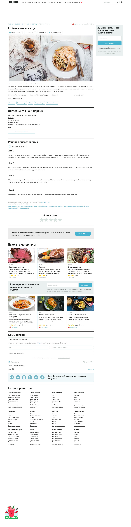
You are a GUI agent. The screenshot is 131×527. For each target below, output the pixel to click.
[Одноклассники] (24, 377)
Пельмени (77, 399)
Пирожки (54, 421)
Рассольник (55, 399)
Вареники (77, 401)
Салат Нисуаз (34, 401)
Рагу (75, 403)
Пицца (10, 414)
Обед (30, 103)
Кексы (53, 417)
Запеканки (11, 421)
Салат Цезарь (34, 399)
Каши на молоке (35, 442)
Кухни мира (11, 444)
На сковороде (21, 103)
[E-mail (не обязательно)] (73, 347)
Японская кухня (12, 442)
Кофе (75, 436)
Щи (53, 395)
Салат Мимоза (34, 403)
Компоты (76, 440)
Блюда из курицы (13, 419)
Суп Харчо (55, 405)
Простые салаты (34, 395)
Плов (75, 397)
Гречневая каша (34, 432)
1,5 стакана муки (13, 120)
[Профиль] (122, 2)
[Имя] (29, 347)
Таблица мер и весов (21, 132)
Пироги (54, 423)
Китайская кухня (13, 438)
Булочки (54, 416)
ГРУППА (41, 264)
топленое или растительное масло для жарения (24, 125)
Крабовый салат (35, 405)
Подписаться (85, 285)
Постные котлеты (57, 442)
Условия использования (77, 291)
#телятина (17, 206)
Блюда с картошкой (14, 397)
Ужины (10, 423)
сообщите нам (45, 202)
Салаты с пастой (78, 421)
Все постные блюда (57, 444)
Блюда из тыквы (13, 405)
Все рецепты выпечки (58, 426)
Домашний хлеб (56, 419)
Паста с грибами (79, 417)
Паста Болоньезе (79, 416)
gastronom (77, 24)
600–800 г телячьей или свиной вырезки (22, 115)
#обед (39, 206)
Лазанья (76, 419)
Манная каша (34, 438)
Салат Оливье (34, 397)
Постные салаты (56, 432)
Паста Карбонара (79, 414)
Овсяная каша (34, 434)
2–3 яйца (11, 118)
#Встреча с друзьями (48, 206)
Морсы (76, 434)
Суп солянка (55, 403)
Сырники (10, 416)
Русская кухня (12, 432)
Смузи (75, 442)
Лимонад (76, 438)
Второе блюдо (39, 103)
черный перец (13, 122)
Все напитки (77, 444)
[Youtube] (36, 377)
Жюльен (32, 414)
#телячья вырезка (23, 208)
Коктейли (76, 432)
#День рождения (64, 206)
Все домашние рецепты (15, 407)
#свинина (11, 206)
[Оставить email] (62, 285)
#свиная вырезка (13, 208)
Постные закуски (57, 434)
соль (9, 127)
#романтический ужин (82, 206)
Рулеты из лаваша (35, 416)
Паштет (32, 421)
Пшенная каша (34, 440)
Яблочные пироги (13, 401)
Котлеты (76, 395)
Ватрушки (55, 414)
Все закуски (33, 426)
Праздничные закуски (36, 419)
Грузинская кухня (13, 434)
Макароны (77, 423)
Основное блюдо (52, 103)
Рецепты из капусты (14, 395)
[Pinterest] (30, 377)
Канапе (32, 417)
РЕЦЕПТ (11, 312)
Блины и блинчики (13, 417)
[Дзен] (42, 377)
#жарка (72, 206)
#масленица (24, 206)
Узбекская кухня (13, 440)
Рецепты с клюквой (13, 403)
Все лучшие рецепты (14, 426)
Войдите (39, 343)
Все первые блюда (57, 407)
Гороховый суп (56, 401)
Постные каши (56, 440)
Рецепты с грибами (13, 399)
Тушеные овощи (78, 405)
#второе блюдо (32, 206)
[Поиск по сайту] (111, 2)
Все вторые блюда (79, 407)
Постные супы (56, 436)
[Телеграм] (12, 377)
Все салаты (33, 407)
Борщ (53, 397)
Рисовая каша (34, 436)
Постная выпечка (57, 438)
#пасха (57, 206)
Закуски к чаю (34, 423)
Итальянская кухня (13, 436)
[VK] (18, 377)
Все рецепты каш (35, 444)
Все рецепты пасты (79, 426)
